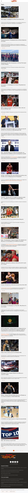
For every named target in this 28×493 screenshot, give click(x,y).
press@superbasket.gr (15, 463)
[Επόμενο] (22, 450)
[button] (1, 1)
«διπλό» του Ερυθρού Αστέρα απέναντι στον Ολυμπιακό (14, 180)
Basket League (12, 155)
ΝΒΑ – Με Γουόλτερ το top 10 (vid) (8, 440)
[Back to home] (14, 1)
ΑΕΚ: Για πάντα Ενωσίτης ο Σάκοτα (6, 473)
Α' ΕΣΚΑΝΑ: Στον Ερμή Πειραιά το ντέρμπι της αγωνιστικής (13, 418)
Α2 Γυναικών (12, 308)
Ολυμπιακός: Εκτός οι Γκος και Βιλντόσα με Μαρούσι (12, 219)
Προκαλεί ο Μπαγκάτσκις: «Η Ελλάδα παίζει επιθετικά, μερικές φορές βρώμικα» (12, 484)
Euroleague (11, 65)
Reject (7, 491)
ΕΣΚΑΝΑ (11, 420)
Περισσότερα (3, 25)
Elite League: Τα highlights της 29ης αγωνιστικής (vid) (12, 19)
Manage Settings (12, 491)
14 (20, 450)
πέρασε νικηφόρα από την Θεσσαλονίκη (11, 244)
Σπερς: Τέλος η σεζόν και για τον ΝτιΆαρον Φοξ (11, 352)
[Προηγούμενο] (6, 450)
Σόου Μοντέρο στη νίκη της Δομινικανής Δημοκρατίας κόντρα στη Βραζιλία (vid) (12, 470)
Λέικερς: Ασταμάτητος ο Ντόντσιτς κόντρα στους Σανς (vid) (14, 284)
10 (17, 450)
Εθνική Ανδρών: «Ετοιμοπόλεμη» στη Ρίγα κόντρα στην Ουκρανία (10, 471)
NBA (10, 110)
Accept (3, 491)
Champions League (12, 131)
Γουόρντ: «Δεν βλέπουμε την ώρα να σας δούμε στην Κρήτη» (9, 475)
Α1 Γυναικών (11, 87)
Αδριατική (12, 200)
